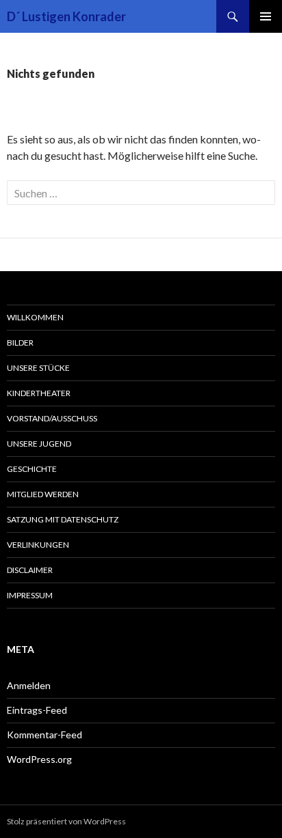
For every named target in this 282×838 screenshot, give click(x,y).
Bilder (20, 342)
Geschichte (32, 469)
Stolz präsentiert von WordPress (66, 821)
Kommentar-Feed (44, 734)
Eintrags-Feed (37, 710)
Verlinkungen (38, 545)
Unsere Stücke (38, 368)
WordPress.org (39, 759)
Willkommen (35, 317)
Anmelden (29, 685)
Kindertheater (38, 393)
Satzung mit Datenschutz (62, 519)
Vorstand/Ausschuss (52, 418)
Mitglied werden (43, 494)
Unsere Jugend (39, 443)
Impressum (30, 595)
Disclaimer (30, 570)
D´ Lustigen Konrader (66, 16)
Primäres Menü (265, 16)
